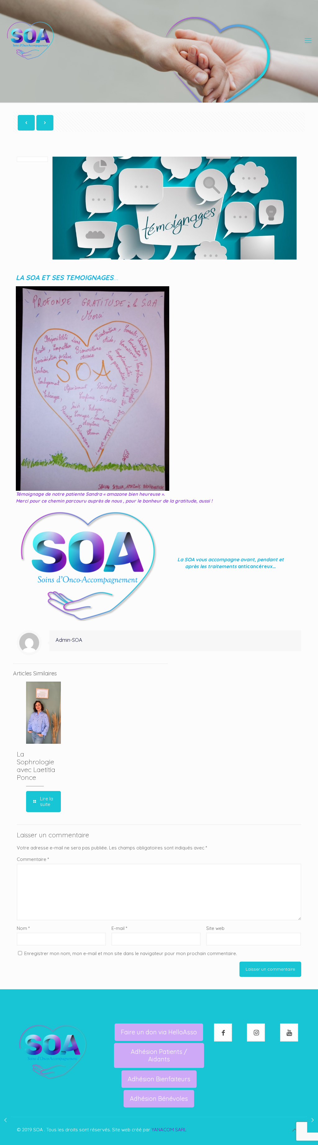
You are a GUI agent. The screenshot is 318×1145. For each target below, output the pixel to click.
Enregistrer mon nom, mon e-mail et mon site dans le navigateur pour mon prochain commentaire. (130, 953)
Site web (215, 928)
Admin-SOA (69, 640)
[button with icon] (223, 1032)
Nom (23, 928)
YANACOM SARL (169, 1130)
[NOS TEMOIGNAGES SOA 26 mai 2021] (312, 1120)
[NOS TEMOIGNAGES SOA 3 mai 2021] (5, 1120)
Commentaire (33, 859)
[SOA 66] (30, 40)
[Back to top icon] (294, 1130)
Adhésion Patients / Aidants (159, 1055)
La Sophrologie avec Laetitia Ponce (36, 766)
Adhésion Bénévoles (159, 1098)
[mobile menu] (308, 40)
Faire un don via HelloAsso (159, 1032)
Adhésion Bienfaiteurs (159, 1079)
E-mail (119, 928)
